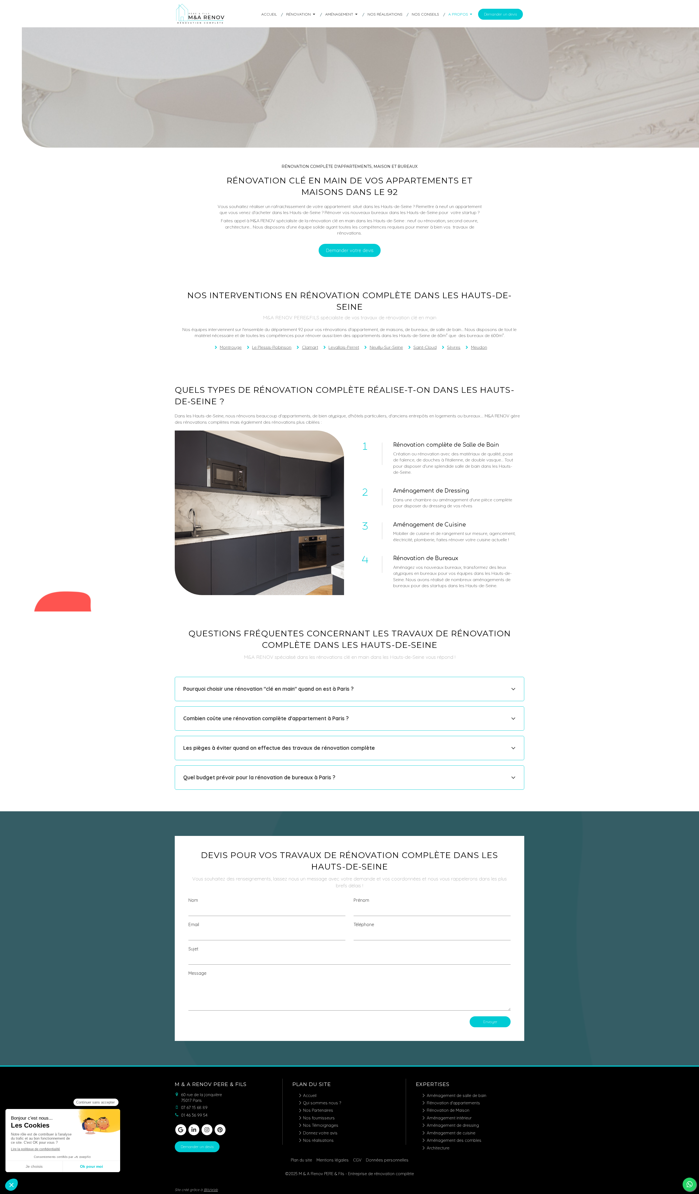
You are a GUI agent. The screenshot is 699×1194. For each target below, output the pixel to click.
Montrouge (231, 347)
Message (197, 973)
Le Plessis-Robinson (271, 347)
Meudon (479, 347)
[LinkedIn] (193, 1129)
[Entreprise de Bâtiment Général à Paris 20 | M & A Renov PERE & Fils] (200, 23)
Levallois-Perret (343, 347)
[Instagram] (207, 1129)
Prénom (361, 900)
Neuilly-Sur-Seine (386, 347)
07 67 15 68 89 (194, 1107)
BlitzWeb (211, 1189)
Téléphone (364, 924)
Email (193, 924)
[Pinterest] (220, 1129)
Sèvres (453, 347)
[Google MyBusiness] (180, 1129)
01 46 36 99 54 (194, 1115)
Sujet (193, 949)
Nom (193, 900)
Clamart (310, 347)
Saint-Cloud (425, 347)
